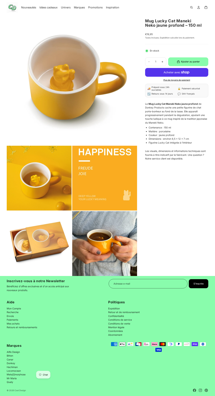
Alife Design (13, 352)
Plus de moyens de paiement (176, 80)
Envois (10, 315)
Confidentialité (116, 315)
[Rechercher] (191, 7)
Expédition (114, 308)
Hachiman (12, 366)
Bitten (10, 355)
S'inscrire (199, 283)
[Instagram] (200, 390)
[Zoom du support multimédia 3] (104, 178)
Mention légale (116, 327)
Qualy (10, 382)
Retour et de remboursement (124, 312)
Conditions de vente (119, 323)
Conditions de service (120, 319)
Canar (10, 359)
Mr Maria (12, 378)
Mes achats (13, 323)
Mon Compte (14, 308)
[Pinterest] (206, 390)
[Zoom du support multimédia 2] (39, 178)
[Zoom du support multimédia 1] (72, 80)
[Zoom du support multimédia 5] (104, 243)
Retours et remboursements (22, 327)
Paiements (12, 319)
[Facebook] (194, 390)
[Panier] (206, 7)
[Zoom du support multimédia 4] (39, 243)
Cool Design (20, 390)
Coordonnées (115, 331)
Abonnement (115, 334)
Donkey (11, 363)
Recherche (12, 312)
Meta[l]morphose (16, 374)
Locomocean (14, 370)
